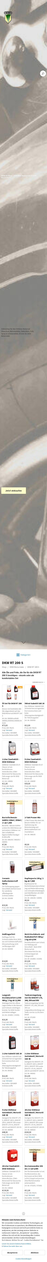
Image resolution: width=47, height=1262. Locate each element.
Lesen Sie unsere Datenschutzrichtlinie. (16, 1244)
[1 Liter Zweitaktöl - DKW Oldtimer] (12, 748)
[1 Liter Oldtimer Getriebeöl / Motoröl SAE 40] (35, 1042)
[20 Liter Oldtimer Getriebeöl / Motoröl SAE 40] (35, 1099)
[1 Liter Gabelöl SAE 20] (12, 1042)
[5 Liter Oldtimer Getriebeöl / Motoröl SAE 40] (12, 1099)
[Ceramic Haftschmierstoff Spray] (12, 867)
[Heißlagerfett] (12, 923)
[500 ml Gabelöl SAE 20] (35, 692)
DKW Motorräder (17, 667)
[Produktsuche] (42, 73)
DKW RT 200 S (33, 667)
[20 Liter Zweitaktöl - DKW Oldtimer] (12, 1155)
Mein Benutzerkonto (23, 1217)
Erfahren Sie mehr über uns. (12, 1246)
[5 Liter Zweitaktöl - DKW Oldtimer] (35, 748)
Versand (9, 730)
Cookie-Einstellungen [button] (23, 1259)
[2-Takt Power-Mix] (35, 806)
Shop (4, 667)
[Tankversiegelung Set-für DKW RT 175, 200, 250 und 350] (35, 984)
